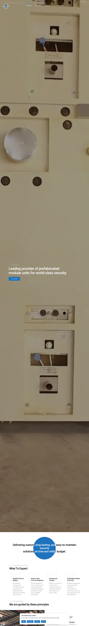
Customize (30, 621)
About (43, 621)
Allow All (37, 621)
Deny (24, 621)
